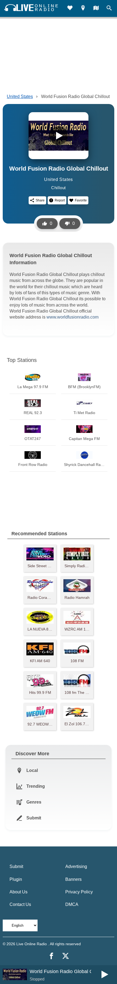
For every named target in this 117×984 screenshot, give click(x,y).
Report (60, 200)
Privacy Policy (79, 892)
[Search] (109, 8)
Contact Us (20, 904)
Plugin (16, 879)
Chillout (58, 187)
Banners (73, 879)
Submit (16, 866)
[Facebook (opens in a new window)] (51, 955)
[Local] (83, 8)
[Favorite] (69, 8)
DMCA (71, 904)
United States (20, 96)
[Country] (96, 8)
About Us (18, 892)
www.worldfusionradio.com (72, 317)
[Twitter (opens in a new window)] (65, 955)
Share (40, 200)
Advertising (76, 866)
